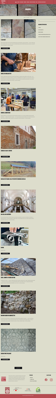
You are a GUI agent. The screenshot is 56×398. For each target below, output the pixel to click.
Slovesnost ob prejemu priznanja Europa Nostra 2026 (44, 34)
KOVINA (2, 247)
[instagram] (51, 379)
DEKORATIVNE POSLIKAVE (6, 353)
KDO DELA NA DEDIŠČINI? (6, 214)
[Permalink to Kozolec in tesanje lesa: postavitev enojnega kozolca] (18, 176)
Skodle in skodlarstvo (6, 74)
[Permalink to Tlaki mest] (18, 37)
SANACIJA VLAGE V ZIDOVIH (6, 151)
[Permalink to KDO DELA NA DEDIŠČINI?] (18, 211)
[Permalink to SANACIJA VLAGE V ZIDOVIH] (18, 148)
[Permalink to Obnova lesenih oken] (18, 110)
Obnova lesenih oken (5, 113)
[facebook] (46, 379)
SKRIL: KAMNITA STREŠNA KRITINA (8, 277)
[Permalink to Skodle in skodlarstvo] (18, 71)
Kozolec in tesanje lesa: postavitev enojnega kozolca (13, 179)
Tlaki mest (3, 40)
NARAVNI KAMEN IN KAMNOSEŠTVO (8, 315)
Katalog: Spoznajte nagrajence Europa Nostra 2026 (44, 36)
